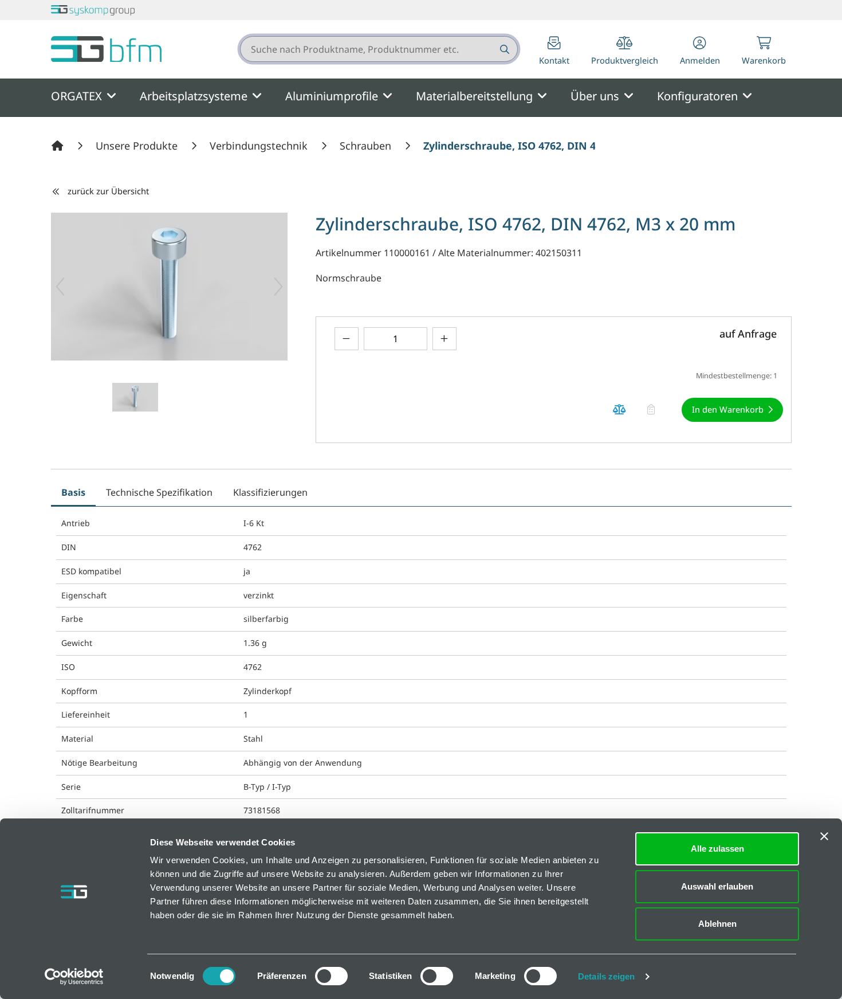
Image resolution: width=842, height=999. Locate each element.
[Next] (278, 287)
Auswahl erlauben (717, 886)
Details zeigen (606, 976)
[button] (700, 51)
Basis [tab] (73, 492)
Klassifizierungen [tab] (270, 492)
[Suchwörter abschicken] (503, 49)
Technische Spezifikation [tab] (159, 492)
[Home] (59, 145)
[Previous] (60, 287)
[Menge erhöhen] (444, 338)
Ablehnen (717, 924)
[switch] (331, 976)
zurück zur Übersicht (108, 191)
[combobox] (379, 49)
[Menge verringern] (347, 338)
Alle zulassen (717, 848)
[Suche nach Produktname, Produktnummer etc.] (503, 49)
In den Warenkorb (728, 409)
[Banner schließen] (824, 836)
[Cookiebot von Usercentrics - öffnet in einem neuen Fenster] (74, 976)
